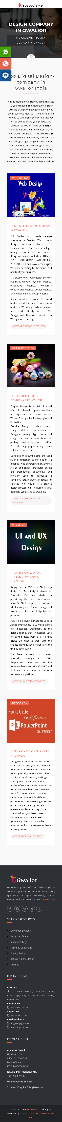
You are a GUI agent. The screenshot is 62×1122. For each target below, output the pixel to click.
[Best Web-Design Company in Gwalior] (31, 195)
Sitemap (14, 964)
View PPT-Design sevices (27, 836)
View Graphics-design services (26, 500)
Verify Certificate (19, 936)
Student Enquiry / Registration (25, 1087)
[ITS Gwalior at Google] (39, 909)
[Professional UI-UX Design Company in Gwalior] (31, 542)
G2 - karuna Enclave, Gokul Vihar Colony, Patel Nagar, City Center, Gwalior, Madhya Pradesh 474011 (31, 995)
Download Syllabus (20, 930)
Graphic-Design (23, 348)
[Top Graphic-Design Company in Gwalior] (31, 365)
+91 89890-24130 (18, 1007)
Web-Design (20, 177)
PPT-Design (19, 703)
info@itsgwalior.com (19, 1027)
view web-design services (29, 326)
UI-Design (18, 524)
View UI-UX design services (29, 681)
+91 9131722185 (18, 1015)
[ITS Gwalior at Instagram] (17, 909)
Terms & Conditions (21, 947)
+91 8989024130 (16, 1075)
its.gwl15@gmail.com (20, 1023)
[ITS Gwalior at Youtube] (25, 909)
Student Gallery (18, 942)
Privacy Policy (17, 953)
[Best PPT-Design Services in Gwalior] (31, 720)
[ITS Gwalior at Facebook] (10, 909)
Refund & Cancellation (22, 958)
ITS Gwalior (24, 37)
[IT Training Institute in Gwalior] (31, 4)
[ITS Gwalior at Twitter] (32, 909)
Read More (49, 899)
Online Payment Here (19, 1081)
